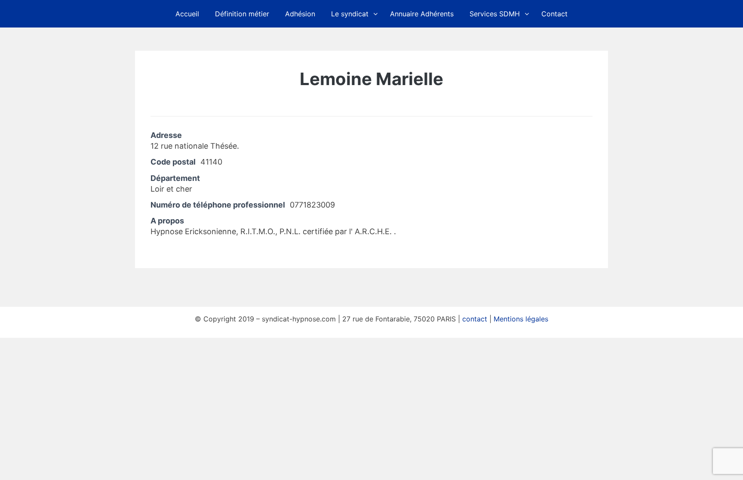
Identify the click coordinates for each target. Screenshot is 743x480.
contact (474, 319)
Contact (554, 13)
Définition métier (242, 13)
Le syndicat (349, 13)
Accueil (187, 13)
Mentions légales (521, 319)
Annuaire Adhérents (422, 13)
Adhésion (300, 13)
